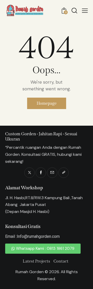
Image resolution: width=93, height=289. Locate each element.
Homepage (47, 103)
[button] (85, 11)
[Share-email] (52, 172)
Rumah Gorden (30, 271)
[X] (29, 172)
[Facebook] (41, 172)
